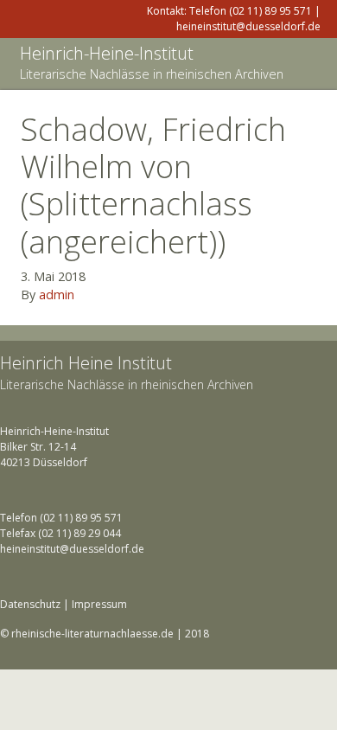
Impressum (99, 604)
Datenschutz (30, 604)
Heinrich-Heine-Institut (107, 53)
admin (56, 294)
